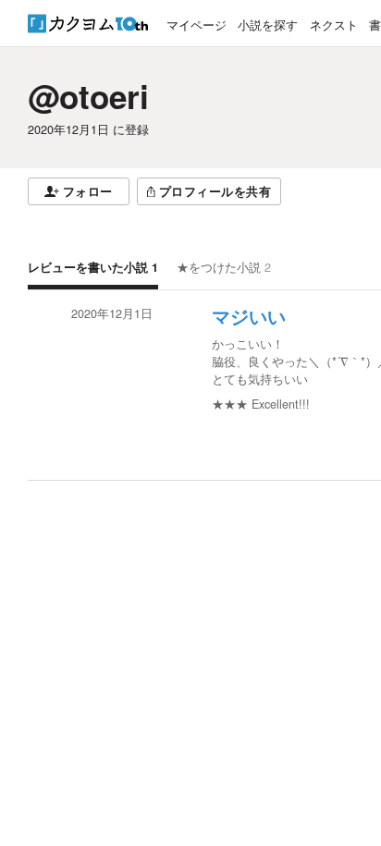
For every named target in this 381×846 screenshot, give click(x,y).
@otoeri (88, 96)
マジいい (249, 317)
